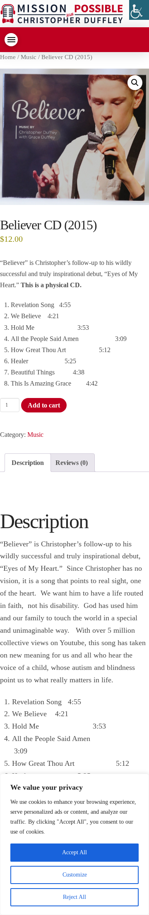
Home (8, 57)
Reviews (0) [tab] (71, 462)
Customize (74, 875)
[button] (134, 82)
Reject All (74, 897)
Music (28, 57)
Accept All (74, 852)
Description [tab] (28, 462)
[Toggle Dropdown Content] (11, 39)
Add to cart (44, 405)
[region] (74, 844)
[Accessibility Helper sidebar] (139, 10)
